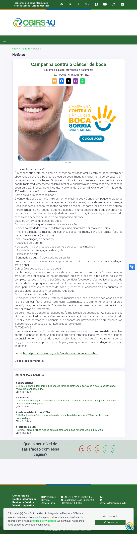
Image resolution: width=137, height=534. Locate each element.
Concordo (112, 522)
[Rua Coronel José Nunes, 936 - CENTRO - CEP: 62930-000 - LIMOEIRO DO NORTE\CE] (68, 471)
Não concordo (110, 516)
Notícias (25, 48)
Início (15, 48)
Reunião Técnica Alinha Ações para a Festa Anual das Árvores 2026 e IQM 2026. (60, 429)
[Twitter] (68, 81)
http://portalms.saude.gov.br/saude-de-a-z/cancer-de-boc (60, 353)
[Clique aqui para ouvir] (75, 81)
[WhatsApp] (82, 81)
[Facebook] (61, 81)
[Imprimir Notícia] (54, 81)
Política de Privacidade (43, 520)
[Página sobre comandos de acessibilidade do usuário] (87, 4)
